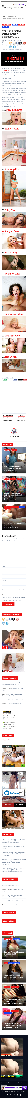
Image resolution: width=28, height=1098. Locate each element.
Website (4, 580)
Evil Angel (7, 1010)
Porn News (6, 450)
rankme (8, 40)
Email (4, 573)
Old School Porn (6, 24)
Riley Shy (5, 49)
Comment (5, 544)
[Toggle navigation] (3, 5)
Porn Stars (21, 24)
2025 (6, 963)
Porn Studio (7, 509)
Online (6, 740)
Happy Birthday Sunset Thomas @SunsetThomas (8, 418)
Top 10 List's (6, 27)
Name (4, 566)
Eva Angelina (6, 45)
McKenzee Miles (7, 47)
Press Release (8, 1013)
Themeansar (4, 1085)
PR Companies (8, 939)
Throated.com (6, 70)
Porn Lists (15, 24)
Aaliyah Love (6, 42)
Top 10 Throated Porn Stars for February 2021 (11, 33)
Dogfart (6, 507)
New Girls (6, 478)
